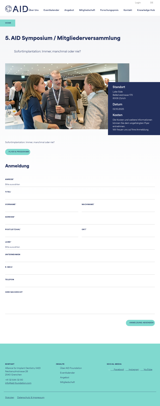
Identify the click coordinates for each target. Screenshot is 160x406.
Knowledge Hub (146, 10)
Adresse (9, 217)
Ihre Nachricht (14, 292)
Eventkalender (51, 10)
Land (8, 242)
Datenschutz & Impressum (30, 398)
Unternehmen (12, 255)
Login (138, 3)
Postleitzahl (12, 230)
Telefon (9, 280)
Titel (7, 192)
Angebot (69, 10)
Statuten (9, 398)
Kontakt (128, 10)
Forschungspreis (109, 10)
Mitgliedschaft (87, 10)
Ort (84, 230)
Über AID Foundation (71, 368)
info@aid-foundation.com (18, 383)
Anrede (9, 179)
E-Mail (8, 267)
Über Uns (34, 10)
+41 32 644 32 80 (14, 380)
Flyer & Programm (19, 152)
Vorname (10, 204)
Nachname (88, 204)
